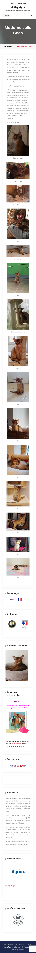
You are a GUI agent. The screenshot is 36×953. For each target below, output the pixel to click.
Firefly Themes (19, 950)
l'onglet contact (16, 744)
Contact (17, 947)
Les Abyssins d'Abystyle (23, 944)
